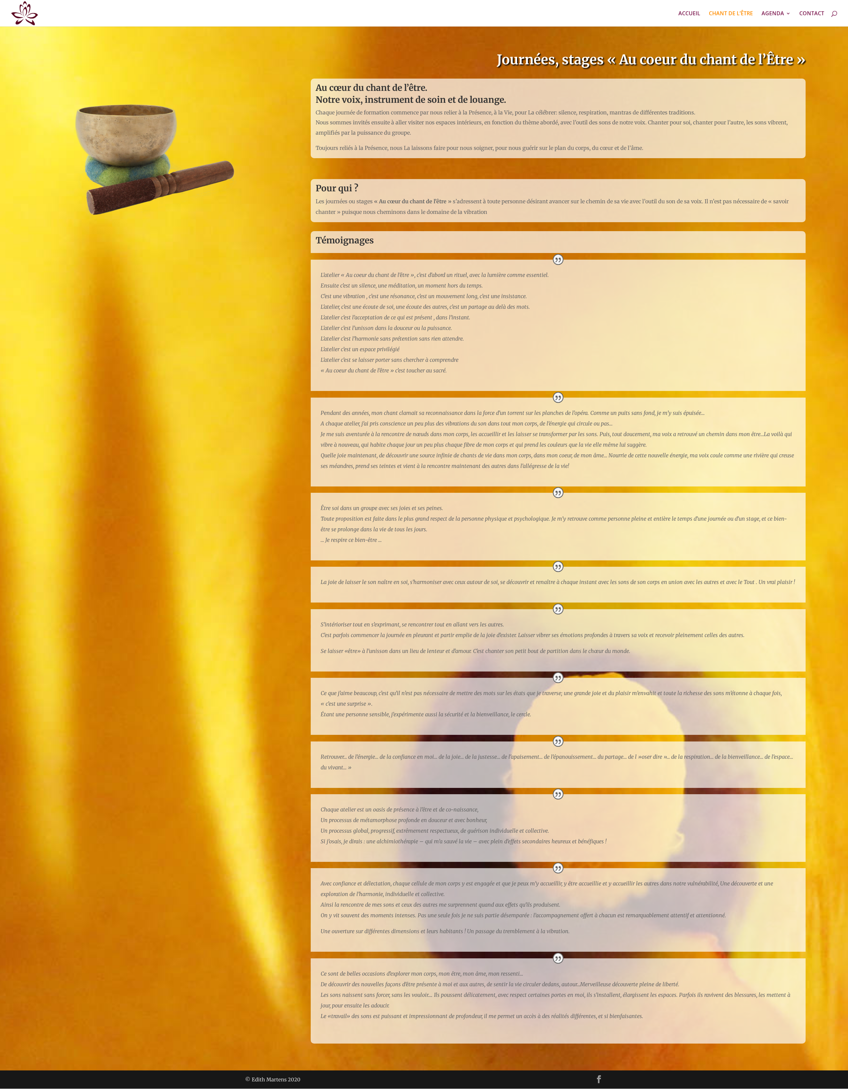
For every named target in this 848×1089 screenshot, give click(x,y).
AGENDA (773, 14)
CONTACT (811, 14)
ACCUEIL (689, 14)
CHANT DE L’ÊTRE (731, 14)
